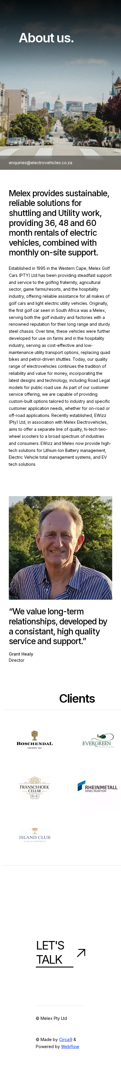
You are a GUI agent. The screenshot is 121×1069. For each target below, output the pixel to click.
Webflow (70, 1046)
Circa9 (65, 1039)
